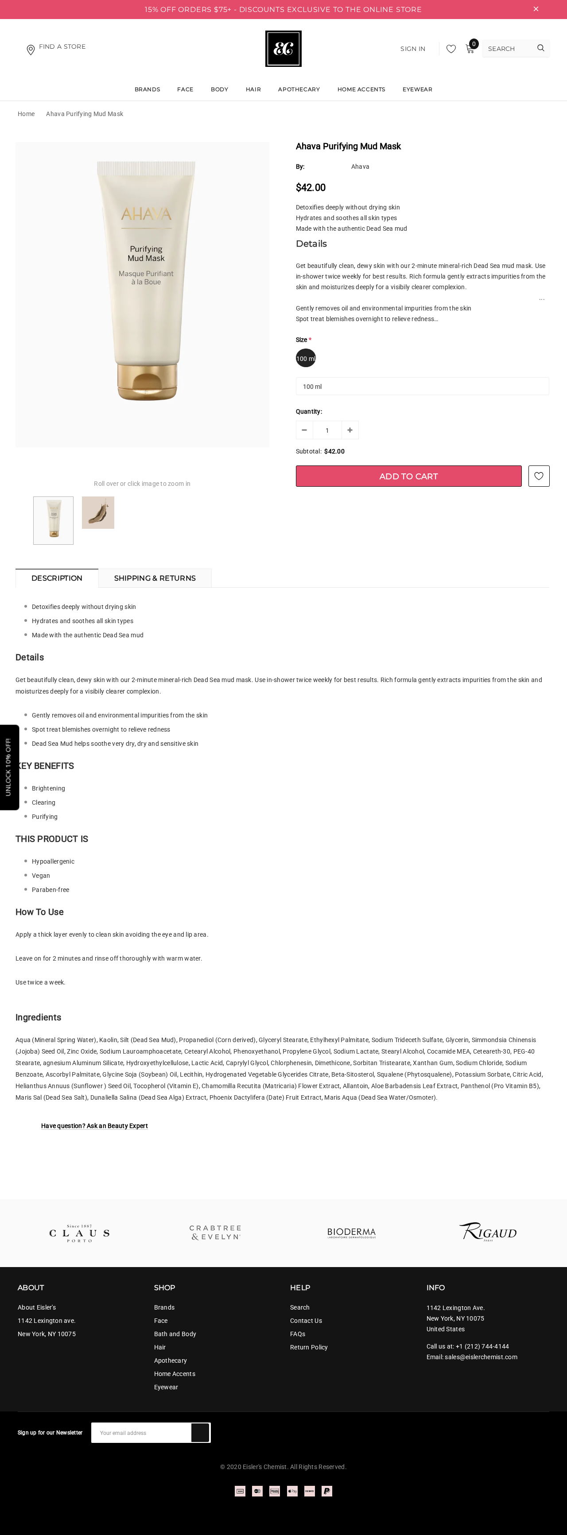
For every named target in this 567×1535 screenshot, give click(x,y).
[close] (536, 9)
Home (26, 113)
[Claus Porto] (79, 1233)
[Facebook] (529, 1429)
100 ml (306, 358)
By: (300, 166)
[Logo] (283, 48)
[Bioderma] (351, 1233)
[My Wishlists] (449, 49)
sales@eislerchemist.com (481, 1357)
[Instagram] (545, 1429)
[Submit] (200, 1432)
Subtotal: (309, 451)
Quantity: (309, 411)
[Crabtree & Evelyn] (215, 1233)
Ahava (360, 166)
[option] (142, 294)
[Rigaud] (488, 1233)
